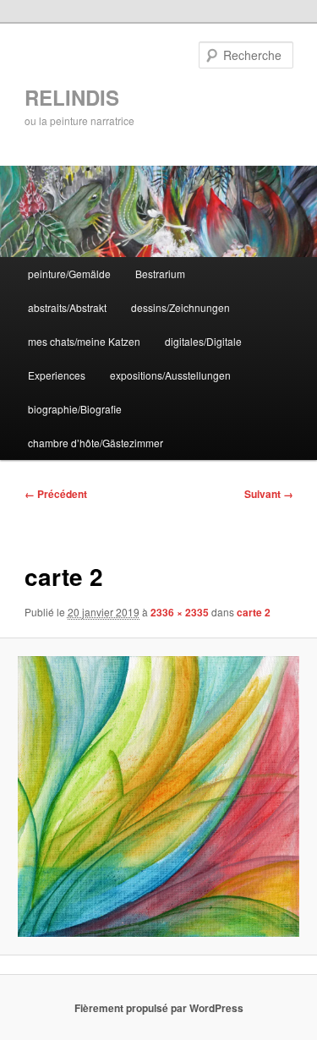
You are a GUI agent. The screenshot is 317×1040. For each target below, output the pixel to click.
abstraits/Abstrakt (67, 307)
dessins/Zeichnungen (180, 307)
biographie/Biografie (75, 409)
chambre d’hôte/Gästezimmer (95, 442)
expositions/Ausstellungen (170, 375)
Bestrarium (160, 273)
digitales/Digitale (203, 341)
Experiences (56, 375)
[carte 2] (158, 796)
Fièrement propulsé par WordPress (158, 1007)
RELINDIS (72, 97)
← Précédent (56, 493)
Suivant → (268, 493)
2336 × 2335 (179, 612)
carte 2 (254, 612)
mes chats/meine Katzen (84, 341)
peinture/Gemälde (69, 273)
